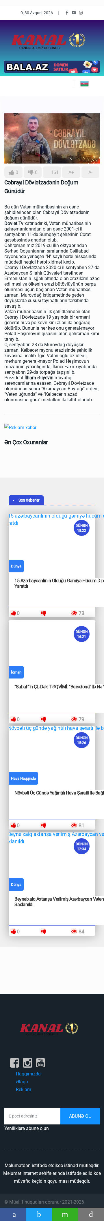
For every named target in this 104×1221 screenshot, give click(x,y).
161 (54, 172)
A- (90, 172)
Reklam (23, 1089)
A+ (71, 172)
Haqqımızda (28, 1074)
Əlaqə (22, 1081)
